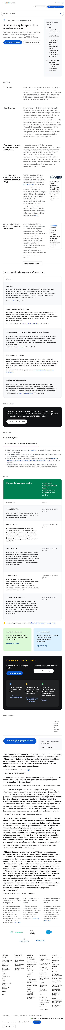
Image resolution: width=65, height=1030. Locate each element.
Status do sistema (45, 1007)
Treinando (42, 994)
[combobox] (9, 1026)
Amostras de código (43, 985)
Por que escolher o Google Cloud (7, 960)
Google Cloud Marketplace (43, 973)
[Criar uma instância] (14, 673)
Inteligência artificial (30, 973)
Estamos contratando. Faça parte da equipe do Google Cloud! (57, 1000)
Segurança (30, 977)
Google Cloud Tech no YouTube (57, 985)
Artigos (4, 991)
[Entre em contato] (40, 7)
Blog (3, 994)
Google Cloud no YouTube (56, 981)
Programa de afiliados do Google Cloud (45, 959)
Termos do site (24, 1015)
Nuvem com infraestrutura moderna (6, 970)
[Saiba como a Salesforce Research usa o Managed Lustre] (19, 741)
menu (2, 3)
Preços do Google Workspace (19, 965)
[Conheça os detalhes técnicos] (15, 697)
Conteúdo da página (9, 13)
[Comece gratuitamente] (55, 7)
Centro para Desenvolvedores (57, 975)
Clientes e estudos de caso (7, 984)
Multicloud (5, 973)
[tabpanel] (32, 459)
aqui (36, 215)
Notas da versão (44, 1009)
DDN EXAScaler (28, 184)
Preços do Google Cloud (19, 960)
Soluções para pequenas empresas (31, 993)
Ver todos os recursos (31, 264)
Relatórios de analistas (5, 988)
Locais (3, 980)
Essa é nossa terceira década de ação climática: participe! (47, 1018)
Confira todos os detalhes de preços (43, 623)
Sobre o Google (6, 1015)
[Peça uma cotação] (42, 646)
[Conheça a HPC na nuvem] (17, 422)
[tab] (20, 443)
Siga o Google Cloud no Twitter (56, 990)
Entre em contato (57, 958)
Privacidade (15, 1015)
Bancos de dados (31, 962)
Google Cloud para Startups (45, 1003)
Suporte (42, 982)
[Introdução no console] (12, 42)
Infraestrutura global (6, 977)
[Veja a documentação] (32, 42)
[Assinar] (36, 1022)
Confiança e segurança (5, 965)
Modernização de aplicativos (32, 965)
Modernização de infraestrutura (32, 958)
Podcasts (54, 971)
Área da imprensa (57, 978)
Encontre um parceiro (55, 961)
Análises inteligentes (30, 969)
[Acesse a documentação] (44, 671)
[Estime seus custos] (12, 644)
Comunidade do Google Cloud (56, 1006)
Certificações (43, 997)
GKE (50, 460)
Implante (33, 450)
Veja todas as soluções (30, 998)
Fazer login (61, 3)
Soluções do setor (32, 985)
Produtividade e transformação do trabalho (32, 981)
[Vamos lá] (44, 700)
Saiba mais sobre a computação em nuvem (45, 978)
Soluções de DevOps (30, 988)
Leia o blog (17, 922)
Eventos (54, 969)
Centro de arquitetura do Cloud (43, 991)
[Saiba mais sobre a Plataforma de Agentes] (31, 699)
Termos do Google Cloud (35, 1015)
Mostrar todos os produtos (19, 969)
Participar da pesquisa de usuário (55, 995)
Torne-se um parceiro (55, 965)
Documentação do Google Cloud (45, 964)
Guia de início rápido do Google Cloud (44, 969)
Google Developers (45, 1000)
